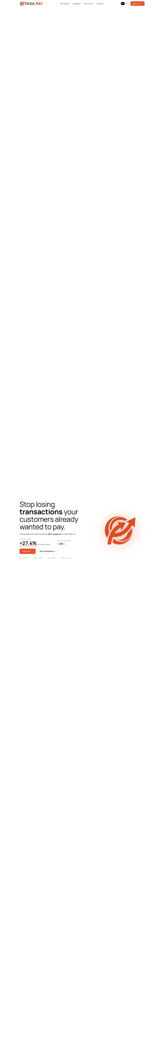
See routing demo (48, 551)
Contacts (100, 4)
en (123, 3)
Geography (76, 4)
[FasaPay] (31, 3)
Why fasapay (64, 4)
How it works (88, 4)
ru (127, 3)
